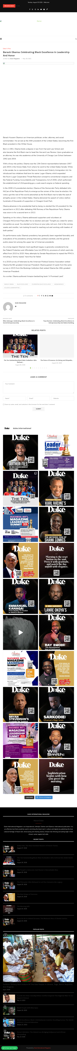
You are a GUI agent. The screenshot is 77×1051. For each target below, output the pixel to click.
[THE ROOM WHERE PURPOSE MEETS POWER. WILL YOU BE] (20, 524)
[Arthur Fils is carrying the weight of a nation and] (20, 452)
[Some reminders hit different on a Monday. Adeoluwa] (56, 668)
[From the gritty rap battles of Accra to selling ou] (56, 704)
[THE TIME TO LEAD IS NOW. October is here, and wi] (20, 740)
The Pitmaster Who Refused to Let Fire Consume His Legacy (39, 882)
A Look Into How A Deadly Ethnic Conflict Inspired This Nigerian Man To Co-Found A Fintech (45, 997)
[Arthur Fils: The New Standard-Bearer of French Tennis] (9, 849)
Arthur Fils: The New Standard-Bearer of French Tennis (37, 846)
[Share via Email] (52, 296)
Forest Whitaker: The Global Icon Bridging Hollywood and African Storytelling (41, 1033)
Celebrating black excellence (41, 284)
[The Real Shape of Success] (9, 897)
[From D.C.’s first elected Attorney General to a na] (56, 488)
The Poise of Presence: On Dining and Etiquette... (57, 360)
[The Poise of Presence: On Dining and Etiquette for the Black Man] (57, 346)
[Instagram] (35, 9)
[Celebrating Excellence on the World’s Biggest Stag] (20, 488)
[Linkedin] (38, 9)
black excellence (22, 284)
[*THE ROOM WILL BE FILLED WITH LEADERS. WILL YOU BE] (20, 668)
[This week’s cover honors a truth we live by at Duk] (20, 560)
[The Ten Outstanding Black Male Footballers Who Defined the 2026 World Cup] (20, 346)
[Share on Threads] (48, 296)
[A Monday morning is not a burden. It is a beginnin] (56, 560)
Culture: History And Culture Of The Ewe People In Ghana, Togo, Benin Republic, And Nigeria (38, 985)
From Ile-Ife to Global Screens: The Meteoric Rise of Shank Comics (42, 918)
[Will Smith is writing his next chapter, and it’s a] (56, 740)
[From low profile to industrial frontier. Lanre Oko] (56, 596)
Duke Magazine (15, 59)
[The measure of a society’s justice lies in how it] (20, 704)
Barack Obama (9, 284)
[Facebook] (29, 9)
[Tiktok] (47, 9)
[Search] (76, 39)
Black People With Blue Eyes (27, 1008)
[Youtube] (41, 9)
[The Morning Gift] (9, 909)
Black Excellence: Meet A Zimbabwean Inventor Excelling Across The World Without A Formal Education (45, 1021)
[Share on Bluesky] (50, 296)
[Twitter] (32, 9)
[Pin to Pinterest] (45, 296)
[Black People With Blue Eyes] (9, 1011)
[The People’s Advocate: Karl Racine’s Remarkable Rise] (9, 873)
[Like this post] (39, 296)
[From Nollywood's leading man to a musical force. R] (56, 632)
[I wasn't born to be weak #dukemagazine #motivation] (20, 632)
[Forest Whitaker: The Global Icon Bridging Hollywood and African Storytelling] (9, 1035)
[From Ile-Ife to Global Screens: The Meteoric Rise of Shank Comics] (9, 921)
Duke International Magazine (42, 1048)
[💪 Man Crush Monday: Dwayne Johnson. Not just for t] (20, 776)
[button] (17, 6)
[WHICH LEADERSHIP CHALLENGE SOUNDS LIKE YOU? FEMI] (56, 452)
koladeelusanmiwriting (12, 288)
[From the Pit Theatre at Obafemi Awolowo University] (56, 524)
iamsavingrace (59, 284)
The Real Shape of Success (27, 894)
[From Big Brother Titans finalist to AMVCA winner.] (20, 596)
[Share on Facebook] (41, 296)
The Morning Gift (23, 906)
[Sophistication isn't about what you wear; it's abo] (56, 776)
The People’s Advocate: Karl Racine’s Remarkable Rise (37, 870)
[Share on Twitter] (43, 296)
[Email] (44, 9)
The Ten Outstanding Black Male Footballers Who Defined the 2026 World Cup (45, 859)
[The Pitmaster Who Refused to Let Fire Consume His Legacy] (9, 885)
